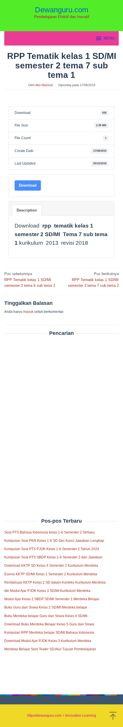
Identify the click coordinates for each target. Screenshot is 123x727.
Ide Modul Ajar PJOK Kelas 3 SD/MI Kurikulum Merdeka (47, 591)
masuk (28, 312)
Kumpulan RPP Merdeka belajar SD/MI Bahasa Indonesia (49, 633)
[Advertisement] (61, 414)
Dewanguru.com (61, 9)
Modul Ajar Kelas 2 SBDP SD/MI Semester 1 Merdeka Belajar (51, 599)
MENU (109, 38)
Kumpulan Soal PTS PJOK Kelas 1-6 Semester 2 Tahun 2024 (51, 549)
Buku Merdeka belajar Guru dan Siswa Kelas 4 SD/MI (45, 616)
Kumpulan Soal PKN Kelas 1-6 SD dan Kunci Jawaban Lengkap (54, 541)
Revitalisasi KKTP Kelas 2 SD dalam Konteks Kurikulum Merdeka (55, 582)
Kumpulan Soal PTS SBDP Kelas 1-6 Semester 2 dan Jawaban (53, 557)
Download (28, 185)
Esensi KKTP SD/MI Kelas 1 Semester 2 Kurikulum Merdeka (50, 574)
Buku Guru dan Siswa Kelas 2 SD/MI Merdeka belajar (45, 607)
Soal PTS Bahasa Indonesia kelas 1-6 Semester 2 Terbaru (49, 532)
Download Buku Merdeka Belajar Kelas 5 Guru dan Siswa (49, 624)
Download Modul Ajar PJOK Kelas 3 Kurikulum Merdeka (47, 641)
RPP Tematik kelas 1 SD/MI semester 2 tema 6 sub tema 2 (29, 280)
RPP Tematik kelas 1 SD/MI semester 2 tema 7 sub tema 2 (93, 280)
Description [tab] (27, 210)
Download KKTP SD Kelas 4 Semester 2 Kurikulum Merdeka (51, 566)
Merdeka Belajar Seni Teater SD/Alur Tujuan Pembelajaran (50, 649)
